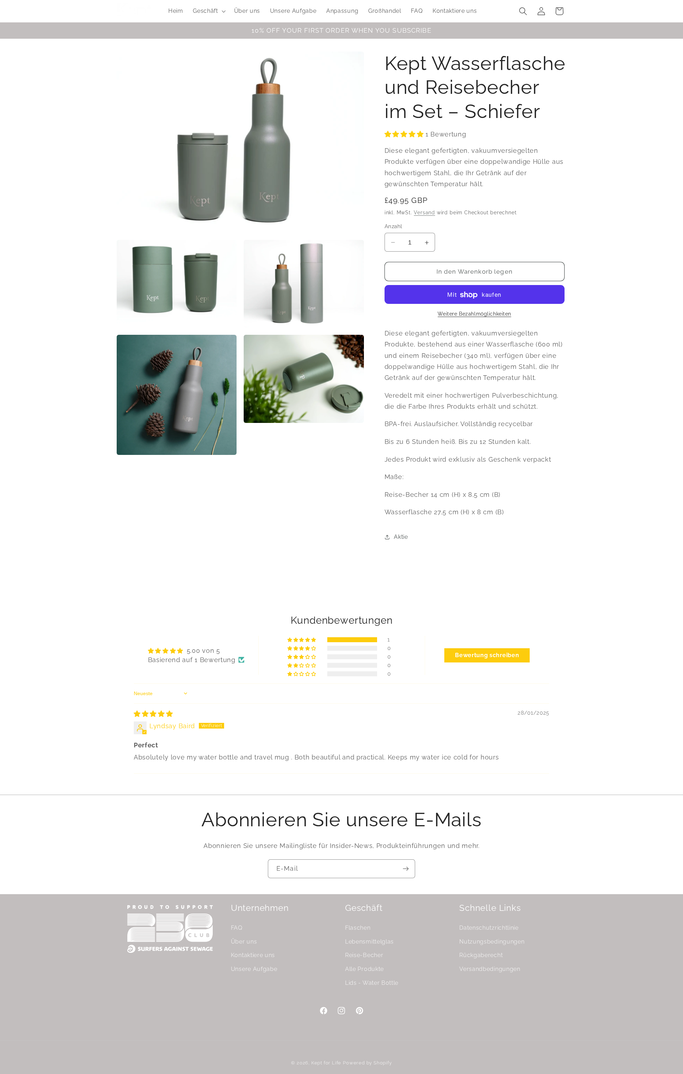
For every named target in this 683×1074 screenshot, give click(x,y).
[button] (208, 11)
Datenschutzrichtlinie (489, 927)
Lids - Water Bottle (371, 982)
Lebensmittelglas (369, 941)
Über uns (244, 941)
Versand (424, 213)
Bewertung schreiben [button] (487, 655)
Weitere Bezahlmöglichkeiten (474, 314)
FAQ (237, 927)
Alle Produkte (364, 969)
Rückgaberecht (481, 955)
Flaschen (358, 927)
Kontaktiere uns (253, 955)
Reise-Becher (364, 955)
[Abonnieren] (406, 869)
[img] (153, 714)
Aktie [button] (401, 537)
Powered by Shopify (367, 1063)
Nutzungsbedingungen (491, 941)
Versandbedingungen (489, 969)
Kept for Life (326, 1063)
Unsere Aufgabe (254, 969)
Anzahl (393, 227)
